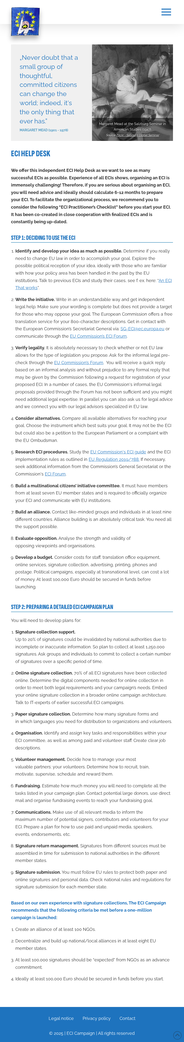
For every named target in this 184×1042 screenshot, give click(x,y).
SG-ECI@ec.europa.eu (142, 328)
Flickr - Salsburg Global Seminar (137, 135)
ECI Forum (55, 473)
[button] (166, 12)
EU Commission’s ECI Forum (98, 336)
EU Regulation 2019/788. (114, 459)
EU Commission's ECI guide (118, 451)
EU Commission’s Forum (78, 362)
